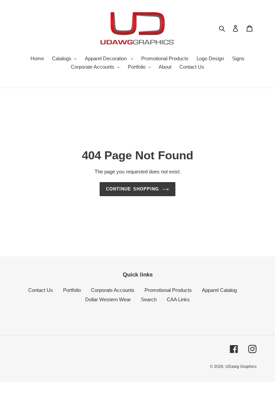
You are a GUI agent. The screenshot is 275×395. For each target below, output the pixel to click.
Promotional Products (168, 290)
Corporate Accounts (112, 290)
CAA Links (178, 299)
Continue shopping (132, 188)
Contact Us (40, 290)
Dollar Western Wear (108, 299)
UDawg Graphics (241, 366)
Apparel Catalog (219, 290)
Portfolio (72, 290)
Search (149, 299)
